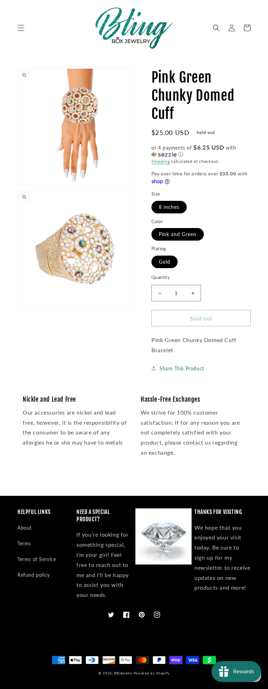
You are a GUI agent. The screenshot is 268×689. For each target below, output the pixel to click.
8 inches (169, 207)
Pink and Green (177, 234)
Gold (164, 262)
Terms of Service (36, 559)
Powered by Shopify (152, 673)
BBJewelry (123, 673)
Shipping (160, 161)
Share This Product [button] (181, 368)
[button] (21, 28)
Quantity (160, 277)
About (24, 528)
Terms (24, 543)
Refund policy (33, 575)
